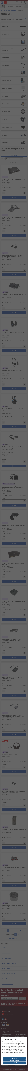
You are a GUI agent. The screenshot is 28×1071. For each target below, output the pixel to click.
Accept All (14, 1058)
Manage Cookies (14, 1060)
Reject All (14, 1062)
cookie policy (16, 1053)
